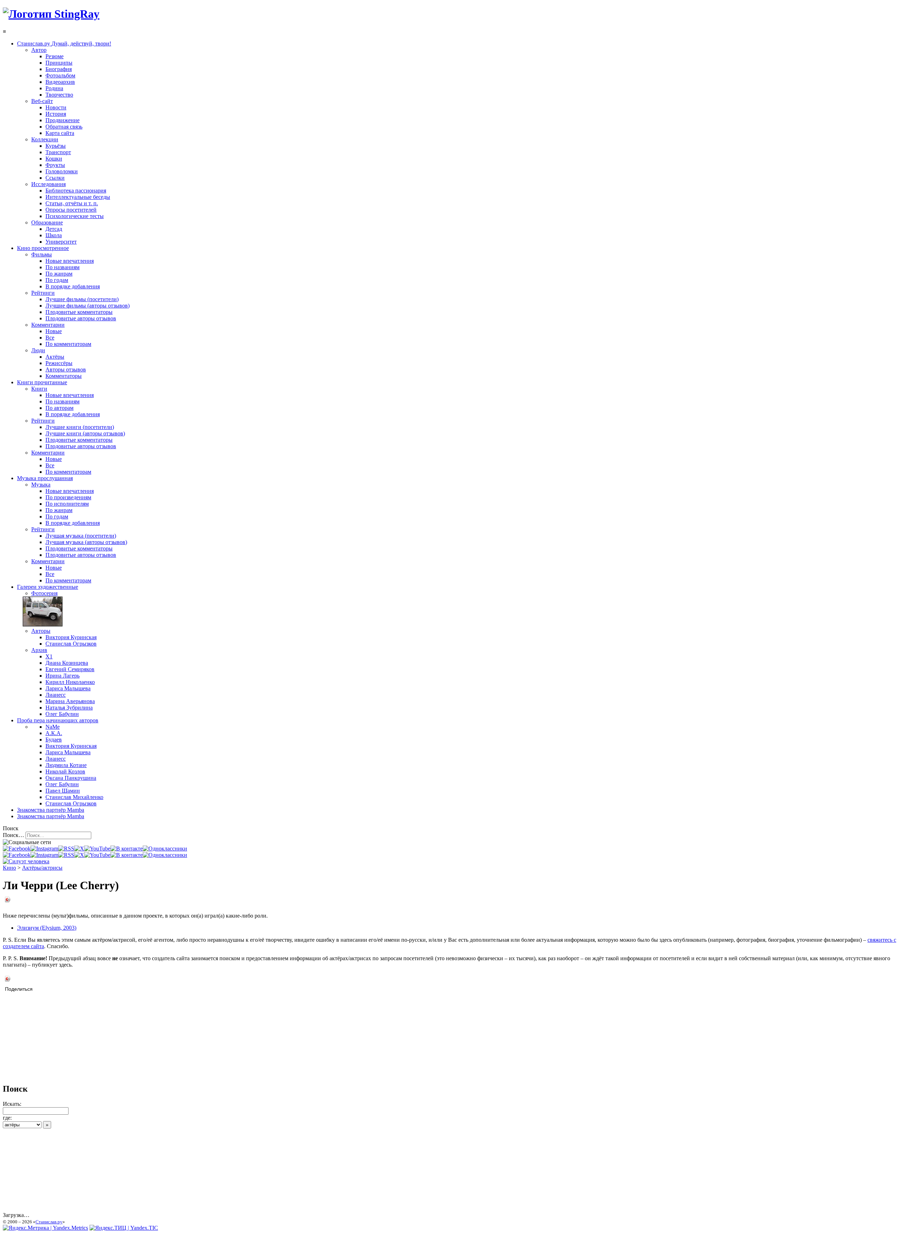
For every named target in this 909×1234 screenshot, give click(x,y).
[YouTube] (97, 849)
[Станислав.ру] (51, 13)
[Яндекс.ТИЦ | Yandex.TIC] (123, 1228)
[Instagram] (44, 849)
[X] (79, 849)
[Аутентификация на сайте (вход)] (26, 861)
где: (7, 1118)
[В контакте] (126, 849)
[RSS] (66, 849)
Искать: (12, 1104)
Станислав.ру (49, 1221)
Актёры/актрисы (42, 868)
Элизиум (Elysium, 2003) (46, 928)
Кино (9, 868)
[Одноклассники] (165, 849)
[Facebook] (17, 849)
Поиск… (13, 835)
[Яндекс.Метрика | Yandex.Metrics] (45, 1228)
